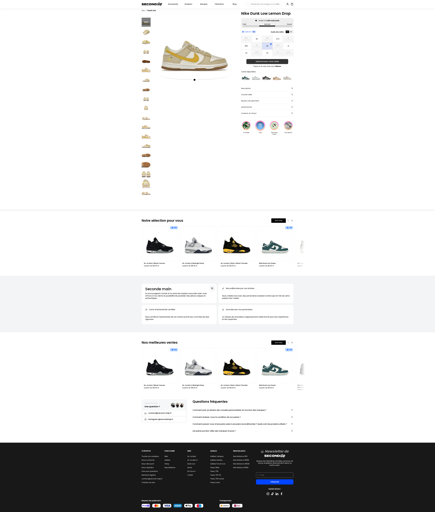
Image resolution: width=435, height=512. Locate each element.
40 (267, 46)
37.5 (277, 39)
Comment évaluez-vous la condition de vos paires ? (217, 417)
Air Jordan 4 (192, 460)
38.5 (246, 46)
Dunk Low (191, 464)
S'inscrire (275, 482)
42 (246, 53)
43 (267, 53)
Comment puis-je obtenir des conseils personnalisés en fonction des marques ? (229, 410)
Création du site (148, 482)
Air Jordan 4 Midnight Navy (193, 263)
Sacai (189, 467)
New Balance (169, 467)
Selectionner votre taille (267, 61)
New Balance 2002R (241, 464)
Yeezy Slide (214, 467)
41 (288, 46)
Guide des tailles (277, 32)
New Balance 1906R (241, 460)
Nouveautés (173, 4)
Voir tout (278, 220)
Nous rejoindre (148, 467)
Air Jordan (191, 456)
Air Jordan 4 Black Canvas (154, 263)
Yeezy (166, 464)
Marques (203, 4)
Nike (166, 456)
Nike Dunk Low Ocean (267, 263)
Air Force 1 (191, 471)
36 (257, 39)
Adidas (167, 460)
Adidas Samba (216, 460)
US (291, 32)
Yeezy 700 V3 (215, 475)
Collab (190, 475)
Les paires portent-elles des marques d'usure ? (214, 431)
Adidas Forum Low (217, 464)
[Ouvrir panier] (291, 4)
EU (287, 32)
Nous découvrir (148, 464)
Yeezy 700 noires (217, 479)
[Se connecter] (287, 4)
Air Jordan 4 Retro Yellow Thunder (234, 263)
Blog (234, 4)
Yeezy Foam (215, 482)
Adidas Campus (217, 456)
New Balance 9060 (240, 467)
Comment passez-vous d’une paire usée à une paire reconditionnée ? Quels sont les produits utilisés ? (240, 424)
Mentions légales (149, 475)
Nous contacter (148, 460)
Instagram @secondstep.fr (160, 419)
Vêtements (219, 4)
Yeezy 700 (214, 471)
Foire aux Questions (150, 471)
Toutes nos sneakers (150, 456)
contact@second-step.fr (152, 479)
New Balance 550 (240, 456)
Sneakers (188, 4)
